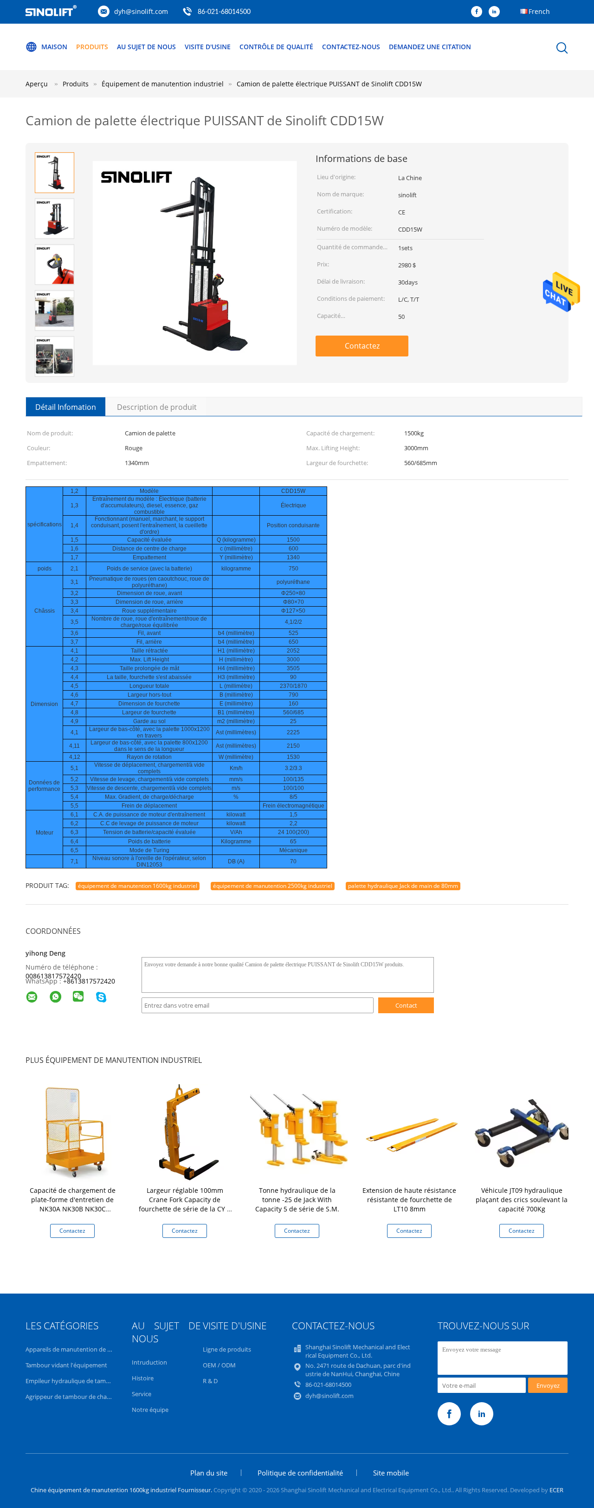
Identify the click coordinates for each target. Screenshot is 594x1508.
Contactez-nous (351, 46)
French (539, 11)
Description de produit (157, 407)
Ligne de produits (227, 1349)
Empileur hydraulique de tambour (72, 1381)
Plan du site (208, 1472)
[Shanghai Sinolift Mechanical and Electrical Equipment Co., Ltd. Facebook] (479, 12)
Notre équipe (150, 1409)
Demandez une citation (430, 46)
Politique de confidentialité (300, 1472)
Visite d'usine (208, 46)
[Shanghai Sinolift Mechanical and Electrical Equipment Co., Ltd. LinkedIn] (496, 12)
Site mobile (391, 1472)
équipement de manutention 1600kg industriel (137, 886)
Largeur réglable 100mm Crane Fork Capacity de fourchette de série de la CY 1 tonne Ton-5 (185, 1204)
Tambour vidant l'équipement (66, 1365)
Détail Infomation (65, 407)
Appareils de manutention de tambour (79, 1349)
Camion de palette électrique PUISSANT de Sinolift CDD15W (329, 83)
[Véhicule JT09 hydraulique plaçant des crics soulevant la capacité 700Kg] (523, 1132)
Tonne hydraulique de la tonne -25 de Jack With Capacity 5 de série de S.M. (297, 1199)
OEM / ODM (219, 1365)
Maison (54, 46)
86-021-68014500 (224, 12)
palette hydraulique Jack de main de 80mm (403, 886)
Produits (92, 46)
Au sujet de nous (146, 46)
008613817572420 (53, 975)
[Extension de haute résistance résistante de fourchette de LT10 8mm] (411, 1132)
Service (141, 1394)
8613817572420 (91, 981)
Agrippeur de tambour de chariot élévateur (85, 1396)
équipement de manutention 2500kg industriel (272, 886)
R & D (210, 1381)
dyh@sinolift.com (141, 11)
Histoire (143, 1378)
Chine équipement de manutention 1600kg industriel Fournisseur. (122, 1490)
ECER (556, 1490)
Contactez (362, 346)
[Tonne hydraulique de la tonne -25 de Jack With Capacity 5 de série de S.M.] (299, 1132)
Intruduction (149, 1362)
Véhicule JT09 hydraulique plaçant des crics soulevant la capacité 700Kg (522, 1199)
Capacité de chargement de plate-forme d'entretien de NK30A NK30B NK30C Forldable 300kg (73, 1204)
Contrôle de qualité (276, 46)
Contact (406, 1005)
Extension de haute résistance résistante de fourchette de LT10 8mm (409, 1199)
